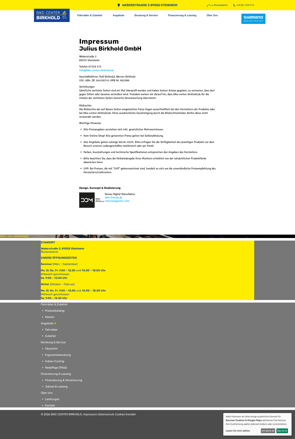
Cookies (120, 414)
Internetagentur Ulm (117, 201)
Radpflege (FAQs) (56, 367)
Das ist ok (282, 430)
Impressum (90, 414)
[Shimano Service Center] (253, 19)
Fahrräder (51, 329)
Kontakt (50, 405)
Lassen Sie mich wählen (238, 430)
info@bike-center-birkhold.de (96, 70)
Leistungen (52, 399)
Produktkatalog (55, 310)
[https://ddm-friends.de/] (92, 207)
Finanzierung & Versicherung (63, 380)
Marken (49, 317)
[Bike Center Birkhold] (53, 15)
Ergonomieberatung (58, 355)
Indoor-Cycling (54, 361)
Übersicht (51, 348)
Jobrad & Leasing (56, 386)
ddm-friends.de (113, 197)
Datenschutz (106, 414)
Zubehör (50, 336)
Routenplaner (49, 251)
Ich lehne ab (268, 430)
